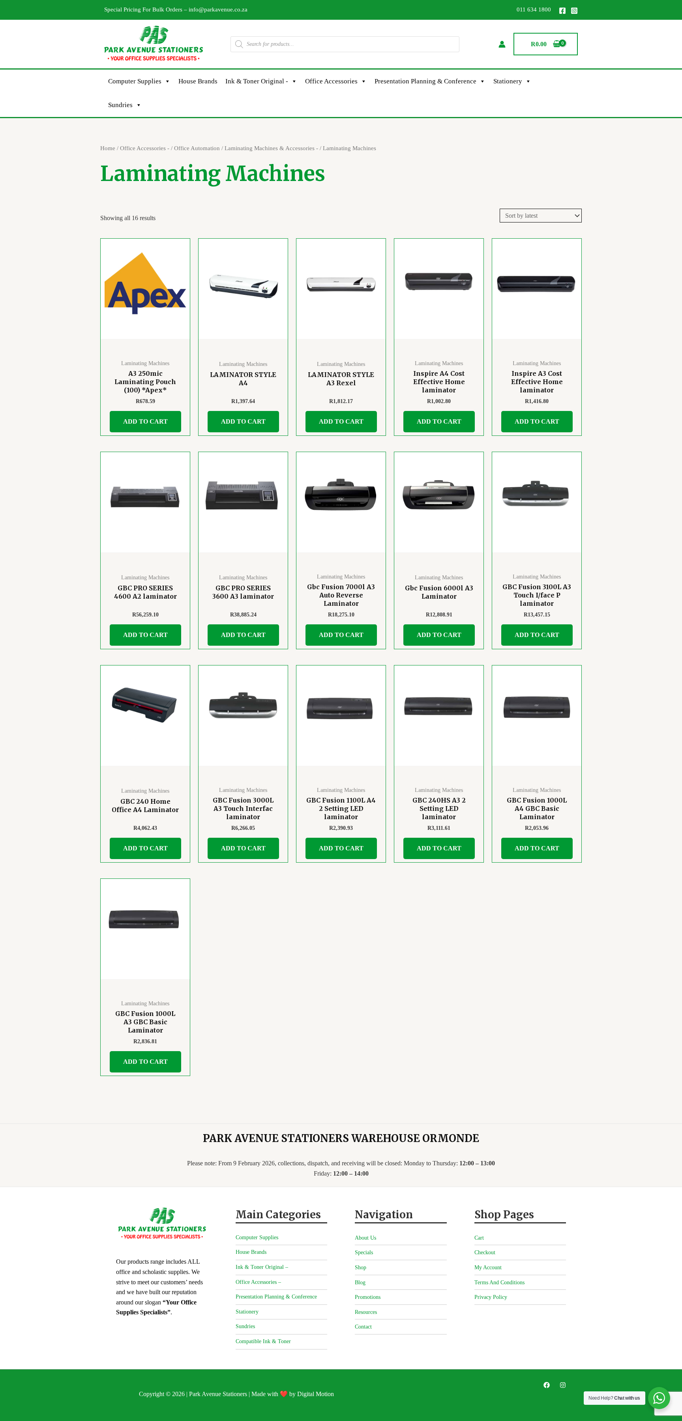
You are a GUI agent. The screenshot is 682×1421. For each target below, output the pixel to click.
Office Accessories (331, 81)
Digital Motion (315, 1394)
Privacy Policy (490, 1297)
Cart (479, 1238)
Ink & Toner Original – (262, 1267)
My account (488, 1267)
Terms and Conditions (499, 1282)
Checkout (484, 1252)
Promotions (367, 1297)
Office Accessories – (258, 1282)
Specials (364, 1252)
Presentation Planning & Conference (425, 81)
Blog (360, 1282)
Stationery (507, 81)
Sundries (120, 105)
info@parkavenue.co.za (218, 9)
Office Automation (197, 148)
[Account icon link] (502, 44)
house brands (197, 81)
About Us (365, 1238)
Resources (366, 1312)
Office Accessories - (144, 148)
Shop (360, 1267)
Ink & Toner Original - (256, 81)
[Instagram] (574, 10)
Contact (363, 1327)
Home (107, 148)
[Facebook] (562, 10)
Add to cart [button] (145, 421)
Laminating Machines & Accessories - (271, 148)
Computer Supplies (134, 81)
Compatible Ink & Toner (263, 1341)
